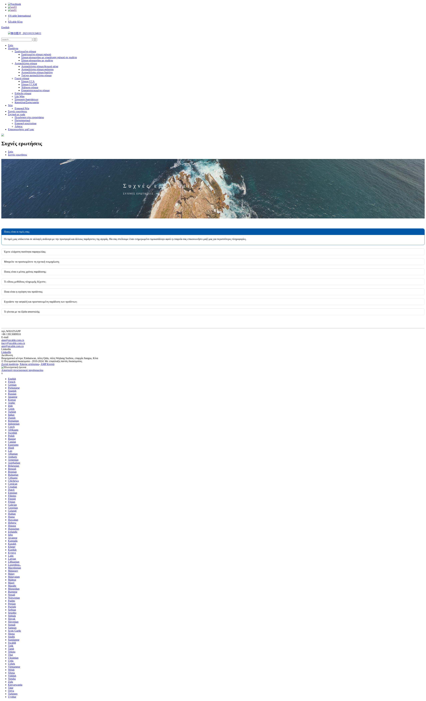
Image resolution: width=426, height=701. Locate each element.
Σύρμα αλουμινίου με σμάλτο (37, 60)
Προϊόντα (13, 48)
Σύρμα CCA (28, 81)
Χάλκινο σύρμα (29, 87)
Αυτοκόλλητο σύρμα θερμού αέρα (39, 66)
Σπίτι (10, 45)
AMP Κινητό (47, 364)
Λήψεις (18, 126)
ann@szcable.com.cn (12, 346)
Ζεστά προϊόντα (9, 364)
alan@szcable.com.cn (12, 340)
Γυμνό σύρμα (22, 78)
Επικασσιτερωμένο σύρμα (35, 90)
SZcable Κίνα (15, 21)
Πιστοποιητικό (22, 120)
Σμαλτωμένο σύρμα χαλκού (36, 54)
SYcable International (19, 15)
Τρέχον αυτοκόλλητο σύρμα (36, 75)
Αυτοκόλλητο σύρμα (26, 63)
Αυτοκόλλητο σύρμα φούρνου (37, 69)
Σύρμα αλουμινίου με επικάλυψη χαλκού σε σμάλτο (49, 57)
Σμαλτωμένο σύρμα (25, 51)
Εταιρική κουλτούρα (25, 123)
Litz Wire (19, 96)
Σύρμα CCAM (29, 84)
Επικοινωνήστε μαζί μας (21, 129)
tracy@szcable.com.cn (13, 343)
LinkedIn (6, 352)
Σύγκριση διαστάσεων (26, 99)
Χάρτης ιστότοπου (29, 364)
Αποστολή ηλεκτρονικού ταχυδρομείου (22, 370)
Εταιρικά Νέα (22, 108)
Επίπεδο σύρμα (23, 93)
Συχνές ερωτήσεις (17, 111)
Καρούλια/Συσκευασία (27, 102)
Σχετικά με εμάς (16, 114)
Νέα (10, 105)
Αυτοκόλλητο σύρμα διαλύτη (37, 72)
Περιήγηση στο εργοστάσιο (29, 117)
